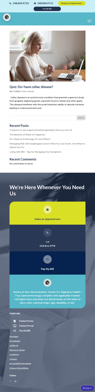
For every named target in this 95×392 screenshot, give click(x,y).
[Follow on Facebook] (10, 381)
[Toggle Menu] (89, 21)
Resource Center (17, 350)
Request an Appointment (71, 3)
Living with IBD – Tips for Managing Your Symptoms (35, 152)
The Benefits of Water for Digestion (27, 135)
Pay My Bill (47, 9)
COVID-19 (14, 346)
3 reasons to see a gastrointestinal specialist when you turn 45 (41, 130)
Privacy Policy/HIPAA (19, 368)
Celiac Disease (27, 91)
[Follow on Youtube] (15, 381)
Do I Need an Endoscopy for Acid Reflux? (30, 139)
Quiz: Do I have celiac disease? (31, 87)
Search (81, 118)
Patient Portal (26, 325)
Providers (14, 336)
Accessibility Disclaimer (20, 363)
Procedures (15, 341)
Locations (14, 354)
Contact (13, 359)
